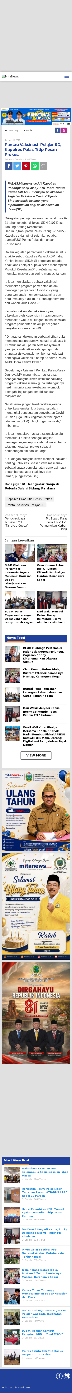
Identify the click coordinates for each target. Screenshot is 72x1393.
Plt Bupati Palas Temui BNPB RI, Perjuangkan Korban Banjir (53, 522)
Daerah (18, 159)
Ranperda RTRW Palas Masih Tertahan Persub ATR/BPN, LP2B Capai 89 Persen (44, 1192)
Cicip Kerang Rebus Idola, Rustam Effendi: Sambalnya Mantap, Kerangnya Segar (51, 572)
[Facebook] (58, 130)
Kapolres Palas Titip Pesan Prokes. (29, 499)
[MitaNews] (10, 76)
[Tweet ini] (17, 166)
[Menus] (66, 76)
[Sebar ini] (8, 166)
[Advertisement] (36, 36)
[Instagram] (64, 130)
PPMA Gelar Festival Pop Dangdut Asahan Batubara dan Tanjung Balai (43, 1253)
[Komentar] (43, 166)
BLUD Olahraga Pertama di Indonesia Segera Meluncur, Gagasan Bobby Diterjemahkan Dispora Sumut (18, 576)
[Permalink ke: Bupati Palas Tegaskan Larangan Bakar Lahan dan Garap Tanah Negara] (20, 600)
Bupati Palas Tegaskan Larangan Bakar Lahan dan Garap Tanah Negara (42, 692)
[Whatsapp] (35, 166)
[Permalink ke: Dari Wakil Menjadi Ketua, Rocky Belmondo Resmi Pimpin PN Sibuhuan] (52, 600)
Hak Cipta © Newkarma (16, 1387)
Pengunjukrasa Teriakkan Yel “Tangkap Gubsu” (16, 520)
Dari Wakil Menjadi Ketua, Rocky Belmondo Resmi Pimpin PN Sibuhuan (41, 711)
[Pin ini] (26, 166)
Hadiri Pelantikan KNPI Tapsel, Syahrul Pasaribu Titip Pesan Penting (43, 1212)
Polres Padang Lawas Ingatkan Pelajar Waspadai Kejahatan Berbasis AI (44, 1314)
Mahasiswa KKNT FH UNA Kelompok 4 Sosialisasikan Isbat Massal (45, 1172)
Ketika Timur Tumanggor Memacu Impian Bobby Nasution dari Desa (44, 1294)
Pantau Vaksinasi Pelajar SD (26, 505)
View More (36, 755)
